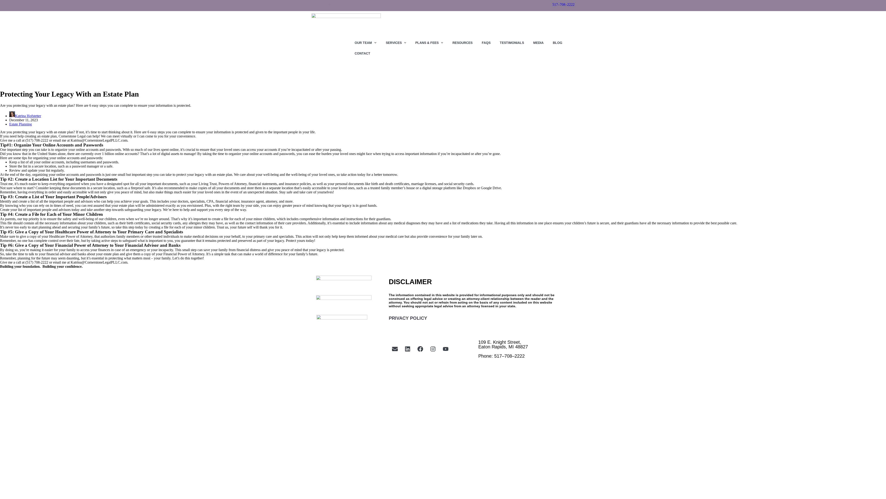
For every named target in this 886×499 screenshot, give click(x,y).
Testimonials (512, 43)
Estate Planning (20, 124)
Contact (362, 53)
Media (538, 43)
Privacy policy (408, 318)
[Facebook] (322, 5)
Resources (462, 43)
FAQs (486, 43)
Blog (557, 43)
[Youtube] (337, 5)
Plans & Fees (427, 43)
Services (394, 43)
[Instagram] (330, 5)
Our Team (363, 43)
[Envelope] (395, 349)
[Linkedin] (314, 5)
